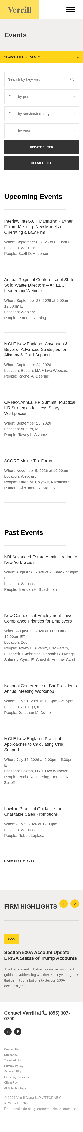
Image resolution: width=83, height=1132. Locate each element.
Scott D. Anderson (33, 253)
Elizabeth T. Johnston (22, 654)
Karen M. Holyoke (33, 482)
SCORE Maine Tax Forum (28, 460)
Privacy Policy (13, 1066)
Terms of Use (12, 1060)
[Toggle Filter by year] (74, 131)
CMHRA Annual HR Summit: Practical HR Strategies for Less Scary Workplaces (39, 408)
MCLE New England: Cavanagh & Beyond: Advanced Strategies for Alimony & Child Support (36, 349)
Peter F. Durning (32, 318)
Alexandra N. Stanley (37, 488)
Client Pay (11, 1082)
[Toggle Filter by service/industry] (74, 114)
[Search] (72, 79)
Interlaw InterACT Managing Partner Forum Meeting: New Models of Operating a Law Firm (38, 227)
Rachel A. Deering (33, 376)
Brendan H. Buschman (37, 589)
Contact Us (11, 1049)
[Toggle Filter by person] (74, 97)
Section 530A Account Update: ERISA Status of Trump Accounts (40, 955)
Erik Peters (58, 648)
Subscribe (11, 1054)
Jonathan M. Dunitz (34, 712)
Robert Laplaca (31, 835)
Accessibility (12, 1071)
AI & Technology (15, 1088)
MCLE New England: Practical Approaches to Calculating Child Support (34, 744)
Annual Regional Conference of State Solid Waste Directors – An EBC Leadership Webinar (39, 285)
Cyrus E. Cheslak (35, 660)
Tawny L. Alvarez (32, 435)
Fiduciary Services (16, 1077)
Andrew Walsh (64, 660)
